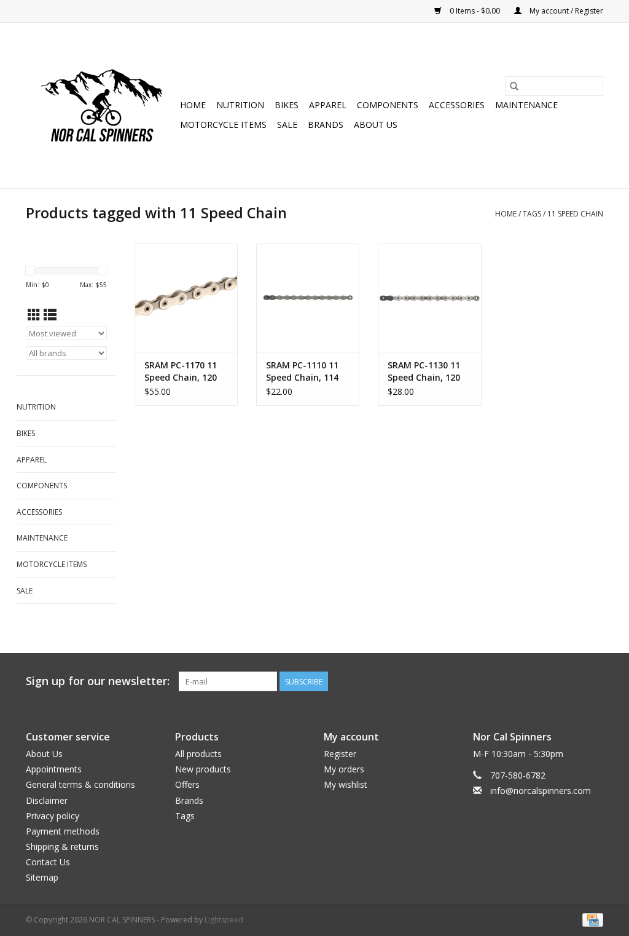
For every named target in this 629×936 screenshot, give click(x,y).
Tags (532, 213)
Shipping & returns (62, 846)
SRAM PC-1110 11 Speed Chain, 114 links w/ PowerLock (305, 371)
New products (203, 769)
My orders (344, 769)
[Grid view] (34, 314)
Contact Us (48, 862)
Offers (187, 784)
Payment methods (63, 831)
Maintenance (526, 105)
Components (387, 105)
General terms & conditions (80, 784)
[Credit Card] (590, 919)
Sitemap (42, 877)
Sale (287, 124)
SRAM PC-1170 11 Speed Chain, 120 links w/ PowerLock (184, 371)
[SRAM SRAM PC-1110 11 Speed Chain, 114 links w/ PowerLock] (307, 298)
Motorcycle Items (223, 124)
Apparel (327, 105)
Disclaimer (47, 800)
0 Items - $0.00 (475, 11)
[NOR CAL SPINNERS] (101, 105)
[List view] (50, 314)
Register (340, 754)
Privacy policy (52, 816)
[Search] (514, 86)
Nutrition (240, 105)
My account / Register (565, 11)
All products (198, 754)
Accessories (457, 105)
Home (193, 105)
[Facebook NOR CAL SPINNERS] (593, 681)
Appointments (54, 769)
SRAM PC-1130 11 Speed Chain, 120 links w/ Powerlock (426, 371)
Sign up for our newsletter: (98, 681)
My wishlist (345, 784)
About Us (375, 124)
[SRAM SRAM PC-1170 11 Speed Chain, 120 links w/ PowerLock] (186, 298)
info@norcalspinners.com (540, 790)
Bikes (287, 105)
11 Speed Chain (575, 213)
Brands (325, 124)
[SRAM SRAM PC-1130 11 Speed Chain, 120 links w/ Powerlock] (429, 298)
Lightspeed (224, 919)
